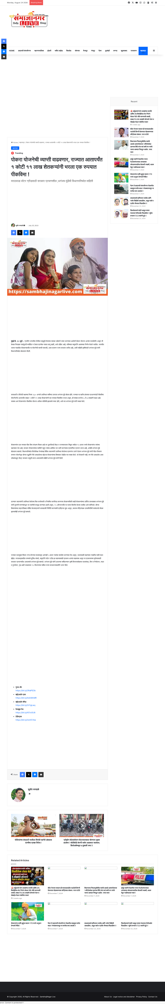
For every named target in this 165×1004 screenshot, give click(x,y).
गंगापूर (93, 50)
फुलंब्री (107, 50)
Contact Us (152, 997)
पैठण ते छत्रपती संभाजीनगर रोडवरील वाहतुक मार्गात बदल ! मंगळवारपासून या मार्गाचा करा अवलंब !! (142, 188)
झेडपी (49, 50)
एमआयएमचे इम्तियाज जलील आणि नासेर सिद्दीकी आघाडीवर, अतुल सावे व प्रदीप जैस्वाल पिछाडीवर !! (142, 200)
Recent (134, 101)
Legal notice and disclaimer (124, 997)
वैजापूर (85, 50)
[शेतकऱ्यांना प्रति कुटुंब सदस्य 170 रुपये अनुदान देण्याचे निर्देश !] (121, 177)
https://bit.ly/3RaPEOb (26, 690)
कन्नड (115, 50)
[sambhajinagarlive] (31, 20)
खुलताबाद (124, 50)
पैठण (100, 50)
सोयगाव (77, 50)
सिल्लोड (68, 50)
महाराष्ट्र (143, 50)
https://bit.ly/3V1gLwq (25, 705)
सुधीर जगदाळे (19, 225)
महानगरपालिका (39, 50)
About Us (108, 997)
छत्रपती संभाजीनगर (24, 50)
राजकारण (134, 50)
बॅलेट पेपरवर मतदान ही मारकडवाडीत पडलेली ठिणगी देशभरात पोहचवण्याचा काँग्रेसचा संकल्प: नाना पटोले (141, 131)
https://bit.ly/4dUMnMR (26, 698)
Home (15, 142)
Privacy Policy (141, 997)
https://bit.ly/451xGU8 (25, 712)
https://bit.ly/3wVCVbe (26, 720)
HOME (12, 50)
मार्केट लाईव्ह (59, 50)
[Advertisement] (108, 26)
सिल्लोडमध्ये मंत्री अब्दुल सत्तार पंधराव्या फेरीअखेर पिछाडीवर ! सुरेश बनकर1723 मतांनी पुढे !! (141, 213)
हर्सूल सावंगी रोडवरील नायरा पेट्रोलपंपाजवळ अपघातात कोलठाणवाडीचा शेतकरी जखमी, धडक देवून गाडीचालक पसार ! (136, 890)
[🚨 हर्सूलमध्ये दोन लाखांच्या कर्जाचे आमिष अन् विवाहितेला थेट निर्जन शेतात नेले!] (121, 114)
